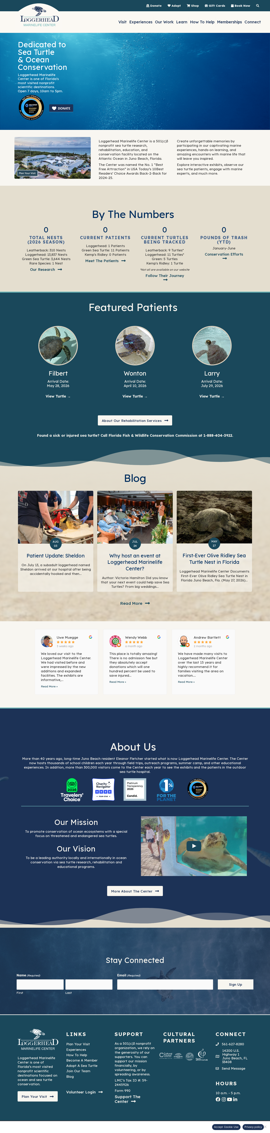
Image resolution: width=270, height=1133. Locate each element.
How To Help (76, 1055)
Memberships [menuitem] (229, 21)
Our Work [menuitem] (164, 21)
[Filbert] (58, 345)
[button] (46, 269)
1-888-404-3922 (217, 435)
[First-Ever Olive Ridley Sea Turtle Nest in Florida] (214, 541)
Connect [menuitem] (253, 21)
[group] (46, 235)
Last (68, 993)
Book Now (242, 6)
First (20, 993)
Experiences (76, 1049)
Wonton (135, 373)
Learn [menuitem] (181, 21)
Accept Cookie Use (226, 1126)
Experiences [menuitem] (140, 21)
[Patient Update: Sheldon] (55, 541)
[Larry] (212, 345)
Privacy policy (253, 1126)
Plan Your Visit (78, 1044)
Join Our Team (78, 1071)
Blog (70, 1076)
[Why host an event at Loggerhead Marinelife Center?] (135, 541)
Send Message (233, 1068)
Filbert (58, 373)
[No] (265, 1127)
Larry (212, 373)
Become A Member (82, 1060)
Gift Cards (216, 6)
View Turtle (58, 396)
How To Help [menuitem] (202, 21)
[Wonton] (135, 345)
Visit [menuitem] (122, 21)
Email (128, 975)
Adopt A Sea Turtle (81, 1066)
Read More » (49, 686)
